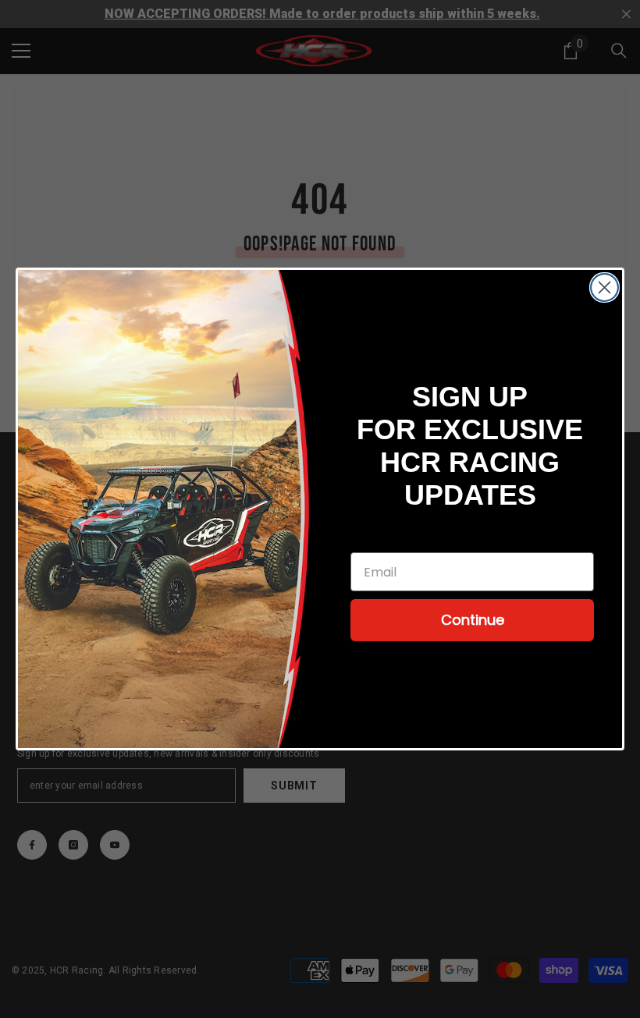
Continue (472, 620)
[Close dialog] (604, 287)
